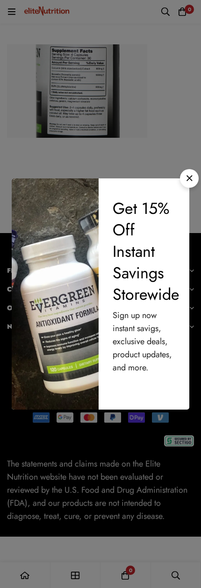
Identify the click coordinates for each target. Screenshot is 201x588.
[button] (189, 178)
